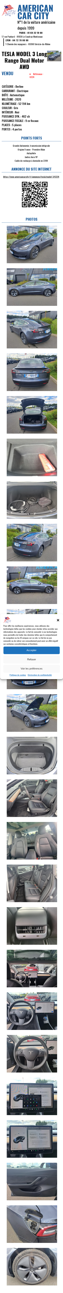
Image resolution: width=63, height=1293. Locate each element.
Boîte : (5, 95)
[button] (58, 620)
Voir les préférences (32, 668)
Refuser (31, 659)
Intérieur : (8, 112)
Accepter (31, 650)
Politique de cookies (18, 674)
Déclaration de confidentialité (40, 674)
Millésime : (8, 99)
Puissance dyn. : (11, 116)
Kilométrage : (10, 104)
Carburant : (9, 91)
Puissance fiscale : (13, 121)
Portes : (7, 129)
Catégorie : (8, 87)
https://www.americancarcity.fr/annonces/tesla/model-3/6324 (31, 176)
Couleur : (7, 108)
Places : (6, 125)
